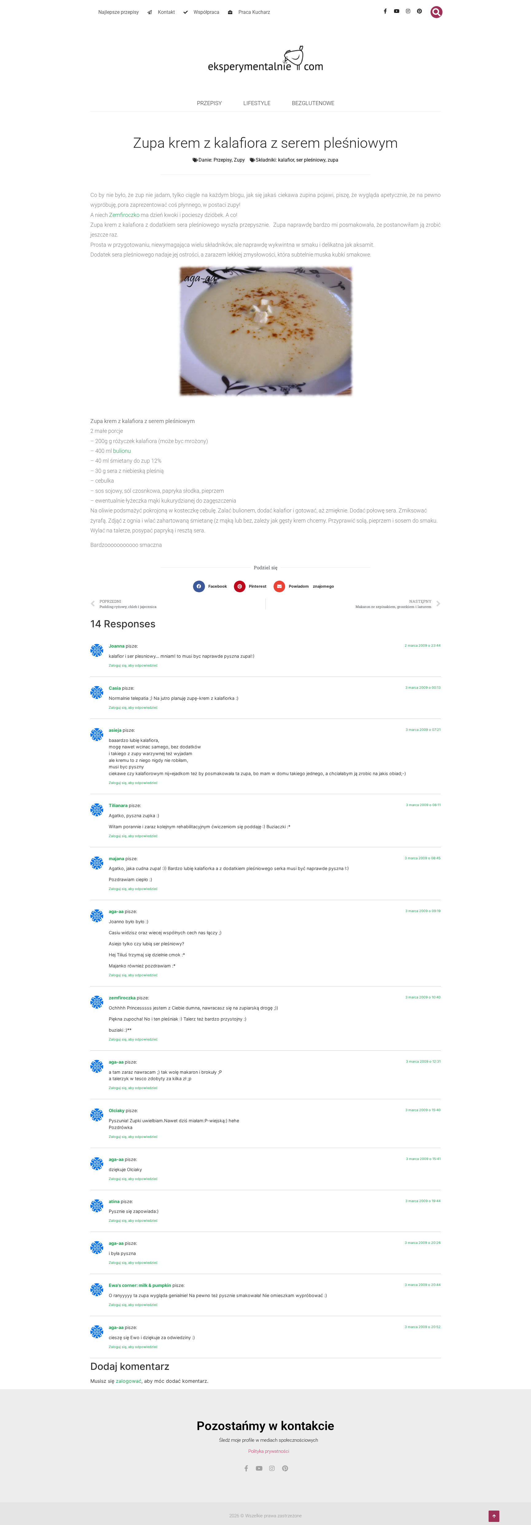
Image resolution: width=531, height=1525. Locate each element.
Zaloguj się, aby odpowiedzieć (133, 665)
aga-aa (116, 911)
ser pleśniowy (310, 160)
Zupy (239, 160)
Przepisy (209, 103)
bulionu (122, 451)
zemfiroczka (122, 997)
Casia (115, 688)
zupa (333, 160)
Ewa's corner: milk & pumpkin (140, 1285)
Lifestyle (256, 103)
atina (114, 1201)
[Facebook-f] (385, 11)
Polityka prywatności (268, 1451)
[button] (436, 12)
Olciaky (116, 1110)
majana (116, 858)
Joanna (116, 646)
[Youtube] (397, 11)
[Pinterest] (419, 11)
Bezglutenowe (313, 103)
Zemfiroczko (124, 215)
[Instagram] (408, 11)
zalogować (128, 1381)
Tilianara (118, 805)
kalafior (286, 160)
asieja (115, 730)
